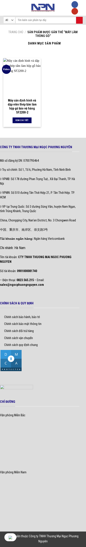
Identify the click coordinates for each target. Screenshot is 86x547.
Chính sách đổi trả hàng (19, 331)
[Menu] (5, 8)
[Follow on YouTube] (74, 11)
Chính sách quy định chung (21, 345)
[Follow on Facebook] (74, 4)
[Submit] (79, 20)
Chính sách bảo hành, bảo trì (22, 317)
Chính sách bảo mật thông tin (22, 324)
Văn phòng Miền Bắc (12, 415)
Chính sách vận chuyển (18, 338)
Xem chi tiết (22, 120)
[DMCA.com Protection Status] (11, 360)
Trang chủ (15, 32)
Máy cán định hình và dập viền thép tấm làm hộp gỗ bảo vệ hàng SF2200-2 (22, 106)
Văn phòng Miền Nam (13, 472)
